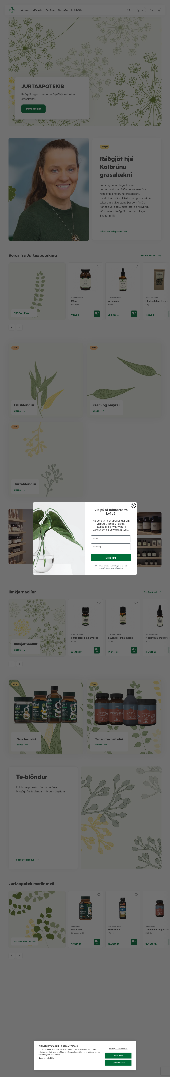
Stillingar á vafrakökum (118, 1049)
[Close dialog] (133, 505)
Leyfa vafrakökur (118, 1063)
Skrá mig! (111, 557)
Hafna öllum (118, 1056)
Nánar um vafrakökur (47, 1058)
